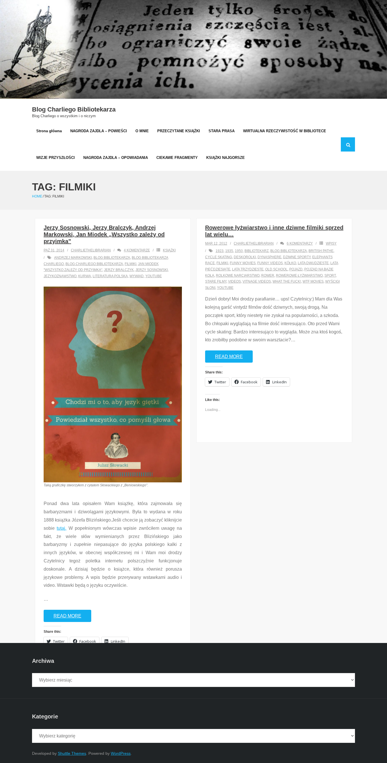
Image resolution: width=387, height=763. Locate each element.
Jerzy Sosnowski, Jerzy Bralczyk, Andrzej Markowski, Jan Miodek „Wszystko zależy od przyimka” (104, 234)
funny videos (270, 263)
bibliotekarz (256, 251)
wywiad (136, 276)
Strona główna (49, 131)
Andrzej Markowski (73, 258)
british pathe (321, 251)
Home (37, 196)
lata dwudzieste (313, 263)
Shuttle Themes (72, 753)
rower (267, 276)
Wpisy (331, 243)
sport (330, 276)
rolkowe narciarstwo (238, 276)
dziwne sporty (297, 257)
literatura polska (110, 276)
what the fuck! (287, 281)
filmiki (130, 264)
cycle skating (218, 257)
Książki (169, 250)
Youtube (153, 276)
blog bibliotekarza (111, 258)
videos (234, 281)
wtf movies (313, 281)
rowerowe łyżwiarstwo (299, 276)
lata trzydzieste (247, 269)
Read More (67, 615)
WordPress (121, 753)
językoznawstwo (60, 276)
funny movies (243, 263)
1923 (220, 251)
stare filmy (215, 281)
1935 (229, 251)
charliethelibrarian (91, 250)
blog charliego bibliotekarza (94, 264)
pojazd (296, 269)
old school (276, 269)
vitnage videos (257, 281)
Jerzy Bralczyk (119, 270)
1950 (239, 251)
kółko (290, 263)
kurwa (84, 276)
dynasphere (269, 257)
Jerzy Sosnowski (151, 270)
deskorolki (245, 257)
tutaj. (61, 528)
